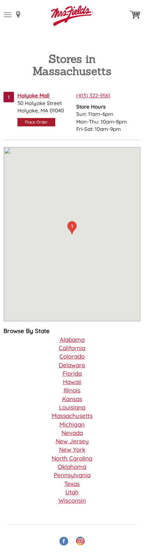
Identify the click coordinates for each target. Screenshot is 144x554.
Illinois (72, 390)
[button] (72, 228)
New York (72, 449)
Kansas (72, 398)
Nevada (72, 432)
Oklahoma (72, 466)
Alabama (72, 339)
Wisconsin (72, 500)
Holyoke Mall (33, 95)
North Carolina (72, 458)
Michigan (72, 424)
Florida (72, 373)
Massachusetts (72, 415)
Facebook (63, 541)
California (72, 348)
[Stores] (18, 14)
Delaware (72, 365)
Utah (72, 492)
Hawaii (72, 381)
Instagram (80, 541)
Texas (72, 483)
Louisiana (72, 407)
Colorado (72, 356)
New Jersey (72, 441)
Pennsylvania (72, 475)
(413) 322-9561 (93, 95)
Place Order (36, 122)
